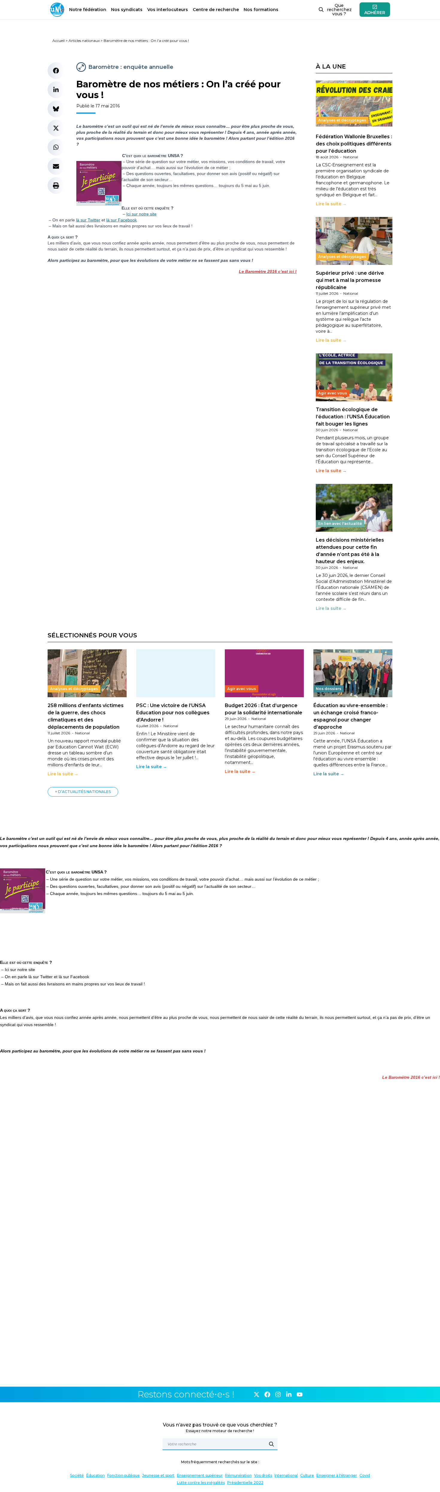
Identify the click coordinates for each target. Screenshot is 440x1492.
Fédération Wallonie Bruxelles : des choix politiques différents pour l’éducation (354, 144)
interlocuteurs (167, 9)
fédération (87, 9)
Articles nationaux (84, 40)
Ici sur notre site (141, 214)
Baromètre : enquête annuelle (130, 67)
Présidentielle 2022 (245, 1482)
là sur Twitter (88, 220)
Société (77, 1475)
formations (261, 9)
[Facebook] (267, 1394)
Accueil (58, 40)
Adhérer (374, 12)
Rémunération (238, 1475)
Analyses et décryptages (342, 120)
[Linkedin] (289, 1394)
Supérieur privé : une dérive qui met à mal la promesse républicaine (350, 280)
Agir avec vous (332, 393)
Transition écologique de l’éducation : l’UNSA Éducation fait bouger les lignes (353, 417)
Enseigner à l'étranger (336, 1475)
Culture (307, 1475)
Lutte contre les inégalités (201, 1482)
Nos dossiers (328, 688)
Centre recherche (216, 9)
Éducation (95, 1475)
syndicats (126, 9)
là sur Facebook (121, 220)
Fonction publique (123, 1475)
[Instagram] (278, 1394)
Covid (364, 1475)
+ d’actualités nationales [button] (83, 791)
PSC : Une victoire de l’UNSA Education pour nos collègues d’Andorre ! (173, 713)
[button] (56, 70)
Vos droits (263, 1475)
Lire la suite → (331, 203)
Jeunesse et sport (158, 1475)
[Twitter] (257, 1394)
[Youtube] (300, 1394)
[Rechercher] (271, 1444)
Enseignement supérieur (200, 1475)
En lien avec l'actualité (340, 523)
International (286, 1475)
